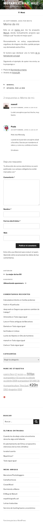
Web (5, 233)
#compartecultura (11, 385)
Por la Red (20, 88)
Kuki (5, 305)
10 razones (20, 377)
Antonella (7, 317)
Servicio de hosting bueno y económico (19, 508)
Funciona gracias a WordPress (14, 520)
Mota (29, 21)
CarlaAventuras (9, 480)
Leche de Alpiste (10, 336)
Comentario (9, 177)
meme (18, 30)
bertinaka (7, 331)
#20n (33, 385)
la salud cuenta (9, 451)
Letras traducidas (10, 503)
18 (31, 380)
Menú (23, 12)
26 (38, 380)
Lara (5, 322)
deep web (7, 309)
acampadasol (23, 380)
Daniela (6, 326)
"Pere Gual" (24, 385)
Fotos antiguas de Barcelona (21, 322)
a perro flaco (8, 374)
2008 (14, 380)
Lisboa (16, 331)
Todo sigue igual (20, 317)
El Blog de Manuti (10, 494)
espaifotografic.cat (11, 499)
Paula (13, 127)
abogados (12, 389)
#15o (25, 374)
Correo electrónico (11, 221)
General (10, 85)
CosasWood (8, 485)
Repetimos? (8, 456)
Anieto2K (16, 73)
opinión (10, 88)
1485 (34, 380)
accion (20, 374)
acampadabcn (9, 377)
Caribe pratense (28, 300)
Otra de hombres (26, 336)
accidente (7, 380)
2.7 (16, 374)
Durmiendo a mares (19, 70)
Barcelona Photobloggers (13, 475)
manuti (14, 104)
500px (31, 373)
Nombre (7, 209)
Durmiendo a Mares (11, 489)
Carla (5, 345)
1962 (5, 389)
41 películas (14, 305)
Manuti (6, 33)
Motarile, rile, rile (20, 3)
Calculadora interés (11, 300)
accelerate (30, 377)
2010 (19, 389)
